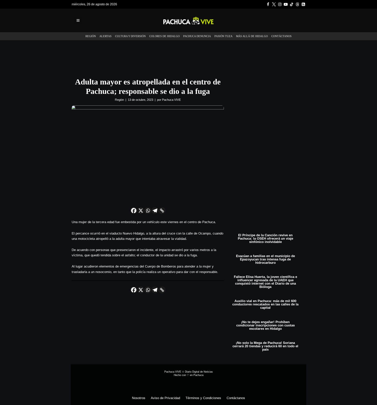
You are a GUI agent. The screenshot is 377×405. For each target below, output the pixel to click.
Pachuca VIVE (171, 99)
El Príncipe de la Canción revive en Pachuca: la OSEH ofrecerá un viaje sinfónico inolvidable (265, 238)
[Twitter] (274, 4)
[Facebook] (268, 4)
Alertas (105, 36)
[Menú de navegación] (78, 20)
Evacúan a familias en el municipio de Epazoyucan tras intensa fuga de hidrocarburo (265, 259)
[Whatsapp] (147, 210)
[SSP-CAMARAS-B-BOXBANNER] (267, 108)
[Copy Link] (162, 210)
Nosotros (138, 398)
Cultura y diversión (130, 36)
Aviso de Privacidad (165, 398)
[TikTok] (292, 4)
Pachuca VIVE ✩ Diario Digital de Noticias (188, 371)
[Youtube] (286, 4)
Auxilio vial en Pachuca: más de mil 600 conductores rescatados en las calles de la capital (265, 304)
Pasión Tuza (223, 36)
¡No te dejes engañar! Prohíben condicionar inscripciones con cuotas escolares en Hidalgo (265, 325)
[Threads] (297, 4)
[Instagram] (280, 4)
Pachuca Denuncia (197, 36)
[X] (140, 210)
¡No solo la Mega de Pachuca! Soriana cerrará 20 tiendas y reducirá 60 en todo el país (265, 346)
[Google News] (303, 4)
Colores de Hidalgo (164, 36)
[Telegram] (154, 210)
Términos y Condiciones (203, 398)
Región (90, 36)
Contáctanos (281, 36)
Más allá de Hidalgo (252, 36)
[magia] (267, 179)
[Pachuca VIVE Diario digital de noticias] (188, 20)
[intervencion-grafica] (188, 55)
